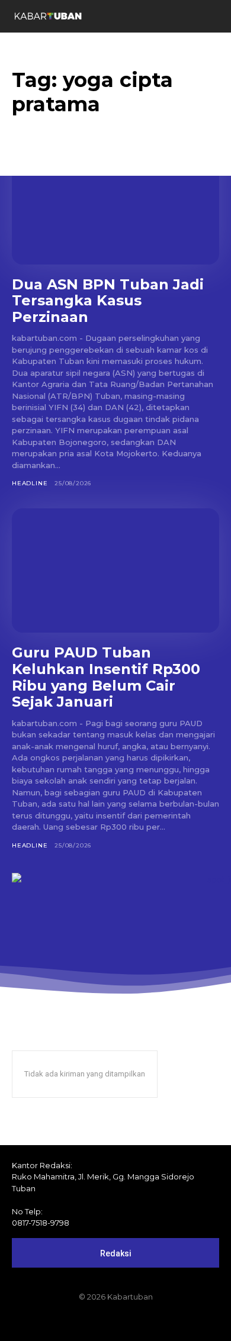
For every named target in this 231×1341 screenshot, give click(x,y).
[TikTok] (115, 1321)
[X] (136, 1321)
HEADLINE (29, 483)
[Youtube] (156, 1321)
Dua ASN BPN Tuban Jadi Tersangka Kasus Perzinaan (108, 300)
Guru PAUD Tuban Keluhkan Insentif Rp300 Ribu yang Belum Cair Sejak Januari (106, 677)
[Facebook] (75, 1321)
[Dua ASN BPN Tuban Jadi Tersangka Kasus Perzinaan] (115, 202)
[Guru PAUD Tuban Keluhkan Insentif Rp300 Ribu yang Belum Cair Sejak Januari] (115, 570)
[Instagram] (95, 1321)
